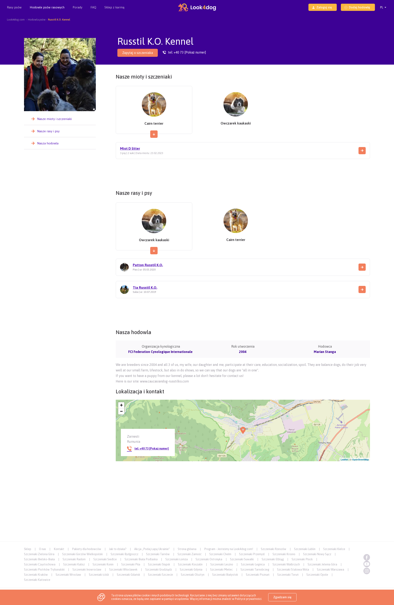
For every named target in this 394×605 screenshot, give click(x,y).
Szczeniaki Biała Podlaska (141, 559)
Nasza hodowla (47, 143)
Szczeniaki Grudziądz (158, 569)
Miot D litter (130, 148)
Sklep (27, 549)
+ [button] (121, 405)
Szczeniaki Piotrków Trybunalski (44, 569)
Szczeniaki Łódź (99, 574)
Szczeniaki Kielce (334, 549)
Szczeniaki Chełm (220, 554)
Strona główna (187, 549)
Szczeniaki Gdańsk (128, 574)
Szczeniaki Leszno (221, 564)
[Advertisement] (242, 173)
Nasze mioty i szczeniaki (54, 119)
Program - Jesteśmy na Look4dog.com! (228, 549)
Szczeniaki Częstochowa (39, 564)
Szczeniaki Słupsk (159, 564)
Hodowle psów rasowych (47, 7)
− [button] (121, 411)
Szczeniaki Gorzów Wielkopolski (82, 554)
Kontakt (59, 549)
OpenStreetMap (360, 459)
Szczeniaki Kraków (36, 574)
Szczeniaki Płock (302, 559)
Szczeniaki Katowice (37, 579)
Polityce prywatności (248, 598)
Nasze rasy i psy (48, 131)
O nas (42, 549)
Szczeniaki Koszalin (190, 564)
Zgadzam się (282, 597)
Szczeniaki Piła (130, 564)
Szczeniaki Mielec (221, 569)
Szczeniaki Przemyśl (252, 554)
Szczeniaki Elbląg (273, 559)
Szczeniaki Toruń (288, 574)
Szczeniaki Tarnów (158, 554)
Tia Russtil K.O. (145, 287)
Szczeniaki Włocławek (123, 569)
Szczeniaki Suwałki (242, 559)
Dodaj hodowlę (359, 7)
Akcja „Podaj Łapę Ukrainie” (152, 549)
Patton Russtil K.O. (148, 265)
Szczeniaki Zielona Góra (39, 554)
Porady (77, 7)
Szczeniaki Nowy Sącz (317, 554)
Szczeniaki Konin (103, 564)
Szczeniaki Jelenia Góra (322, 564)
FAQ (93, 7)
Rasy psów (14, 7)
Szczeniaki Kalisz (74, 564)
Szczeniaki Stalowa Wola (293, 569)
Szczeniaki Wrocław (68, 574)
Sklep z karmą (114, 7)
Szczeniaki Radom (74, 559)
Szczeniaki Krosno (284, 554)
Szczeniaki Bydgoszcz (124, 554)
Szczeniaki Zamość (190, 554)
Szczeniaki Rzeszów (273, 549)
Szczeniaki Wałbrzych (286, 564)
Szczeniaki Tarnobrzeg (255, 569)
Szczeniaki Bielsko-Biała (39, 559)
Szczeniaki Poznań (257, 574)
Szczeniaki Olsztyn (192, 574)
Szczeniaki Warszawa (330, 569)
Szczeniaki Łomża (176, 559)
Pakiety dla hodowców (86, 549)
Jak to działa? (117, 549)
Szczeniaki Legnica (253, 564)
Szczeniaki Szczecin (160, 574)
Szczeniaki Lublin (304, 549)
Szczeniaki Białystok (225, 574)
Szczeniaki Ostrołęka (209, 559)
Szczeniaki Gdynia (191, 569)
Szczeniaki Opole (317, 574)
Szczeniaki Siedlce (105, 559)
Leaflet (344, 459)
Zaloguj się (324, 7)
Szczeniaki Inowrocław (86, 569)
